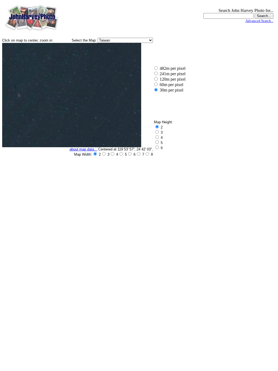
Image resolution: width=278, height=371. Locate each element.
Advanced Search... (259, 21)
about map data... (83, 149)
